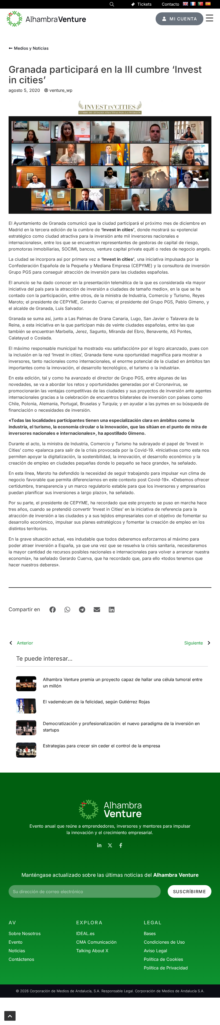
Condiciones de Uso (164, 942)
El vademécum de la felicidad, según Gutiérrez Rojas (96, 701)
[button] (112, 5)
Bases (150, 933)
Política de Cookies (163, 959)
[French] (193, 4)
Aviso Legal (155, 950)
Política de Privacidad (166, 967)
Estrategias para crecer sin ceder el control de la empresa (101, 745)
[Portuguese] (200, 4)
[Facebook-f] (120, 845)
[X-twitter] (110, 845)
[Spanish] (208, 4)
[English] (185, 4)
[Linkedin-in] (99, 845)
